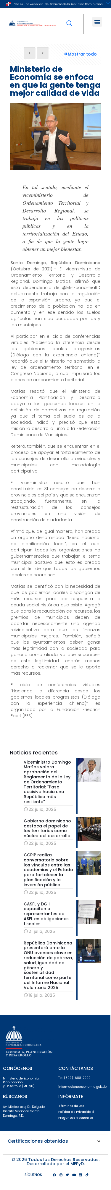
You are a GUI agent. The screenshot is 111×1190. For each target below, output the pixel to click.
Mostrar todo (82, 54)
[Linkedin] (80, 1175)
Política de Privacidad (76, 1112)
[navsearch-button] (69, 19)
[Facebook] (54, 1175)
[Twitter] (67, 1175)
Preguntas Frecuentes (75, 1118)
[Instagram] (61, 1175)
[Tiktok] (87, 1175)
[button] (97, 22)
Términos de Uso (71, 1106)
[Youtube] (74, 1175)
